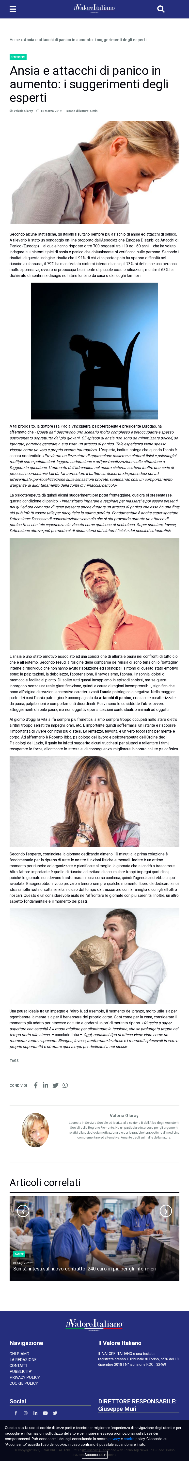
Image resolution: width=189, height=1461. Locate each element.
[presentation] (23, 1211)
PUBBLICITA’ (21, 1371)
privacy (114, 1439)
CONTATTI (18, 1365)
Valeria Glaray (23, 111)
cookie (129, 1439)
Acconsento (94, 1454)
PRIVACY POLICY (25, 1377)
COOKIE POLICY (24, 1383)
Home (15, 39)
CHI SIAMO (19, 1353)
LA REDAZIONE (23, 1359)
